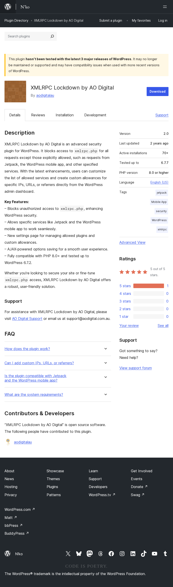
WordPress (159, 220)
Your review (129, 325)
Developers (98, 486)
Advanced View (132, 242)
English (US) (159, 182)
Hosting (11, 486)
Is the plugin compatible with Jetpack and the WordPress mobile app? (35, 378)
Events (136, 479)
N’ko (19, 554)
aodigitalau (45, 95)
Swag (138, 495)
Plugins (52, 486)
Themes (53, 479)
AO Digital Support (27, 318)
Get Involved (142, 471)
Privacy (11, 495)
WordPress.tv (102, 495)
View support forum (135, 368)
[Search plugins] (52, 36)
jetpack (162, 192)
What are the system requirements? (34, 394)
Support (161, 115)
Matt (11, 517)
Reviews (38, 115)
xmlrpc (162, 229)
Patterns (54, 495)
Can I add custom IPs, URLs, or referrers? (39, 363)
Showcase (55, 471)
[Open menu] (166, 7)
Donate (139, 486)
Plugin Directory (16, 20)
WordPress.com (20, 509)
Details (14, 115)
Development (95, 115)
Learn (93, 471)
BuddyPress (17, 533)
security (161, 211)
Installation (65, 115)
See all (163, 325)
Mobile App (159, 202)
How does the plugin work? (27, 349)
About (9, 471)
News (9, 479)
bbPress (14, 525)
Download (158, 91)
